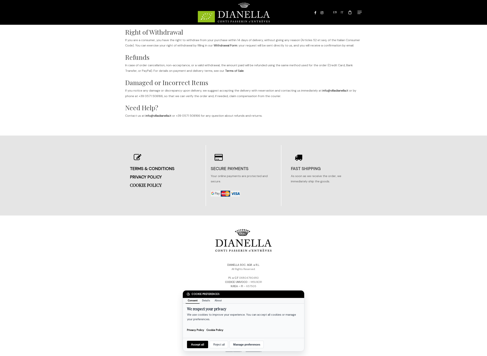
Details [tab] (206, 300)
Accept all (197, 344)
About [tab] (218, 300)
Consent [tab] (192, 300)
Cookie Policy (214, 329)
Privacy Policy (195, 329)
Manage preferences (246, 344)
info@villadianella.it (335, 91)
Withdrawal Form (225, 45)
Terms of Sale (234, 71)
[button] (359, 12)
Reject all (219, 344)
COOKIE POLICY (146, 185)
